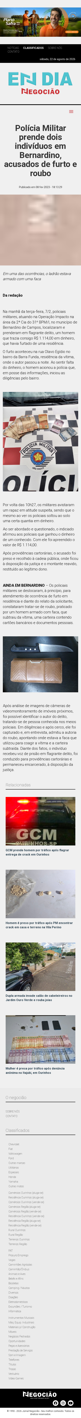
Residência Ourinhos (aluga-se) (26, 1197)
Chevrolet (13, 1144)
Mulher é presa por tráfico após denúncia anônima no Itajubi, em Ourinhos (35, 1071)
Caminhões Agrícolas (20, 1264)
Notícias (13, 47)
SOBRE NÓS (13, 1111)
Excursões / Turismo (20, 1306)
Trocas (12, 1369)
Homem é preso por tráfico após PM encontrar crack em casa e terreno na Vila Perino (39, 925)
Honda (12, 1176)
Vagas (11, 1259)
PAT (10, 1250)
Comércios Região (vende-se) (24, 1211)
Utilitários (13, 1167)
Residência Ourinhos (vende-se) (26, 1216)
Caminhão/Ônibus (18, 1269)
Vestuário (13, 1373)
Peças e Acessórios (19, 1345)
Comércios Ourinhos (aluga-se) (25, 1192)
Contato (13, 51)
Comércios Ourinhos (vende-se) (26, 1202)
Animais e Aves (17, 1273)
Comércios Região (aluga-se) (24, 1206)
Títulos (12, 1364)
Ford (11, 1158)
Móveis (12, 1331)
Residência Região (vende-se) (24, 1225)
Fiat (10, 1148)
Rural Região (15, 1234)
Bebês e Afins (16, 1278)
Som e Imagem (17, 1355)
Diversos (13, 1292)
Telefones (13, 1359)
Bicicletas (13, 1283)
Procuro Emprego (18, 1255)
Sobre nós (55, 47)
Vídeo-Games (16, 1378)
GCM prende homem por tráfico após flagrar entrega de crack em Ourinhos (37, 852)
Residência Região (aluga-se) (24, 1220)
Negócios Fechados (19, 1336)
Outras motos (16, 1186)
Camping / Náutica (19, 1287)
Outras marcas (16, 1162)
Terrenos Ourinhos (19, 1239)
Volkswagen (15, 1153)
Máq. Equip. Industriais (21, 1322)
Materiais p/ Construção (21, 1327)
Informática (14, 1311)
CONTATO (12, 1116)
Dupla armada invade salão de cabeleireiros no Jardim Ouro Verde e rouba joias (39, 998)
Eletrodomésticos (18, 1301)
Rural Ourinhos (17, 1230)
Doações (13, 1297)
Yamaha (13, 1181)
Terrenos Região (17, 1244)
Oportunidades (16, 1341)
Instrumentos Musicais (21, 1317)
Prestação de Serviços (20, 1350)
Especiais (13, 1172)
